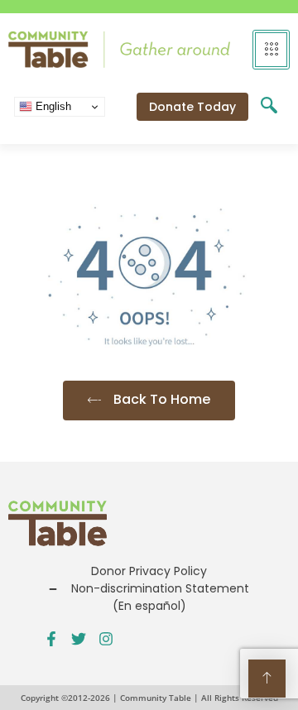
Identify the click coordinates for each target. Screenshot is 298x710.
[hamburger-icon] (271, 50)
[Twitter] (78, 638)
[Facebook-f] (51, 638)
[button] (269, 106)
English (51, 106)
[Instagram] (106, 638)
